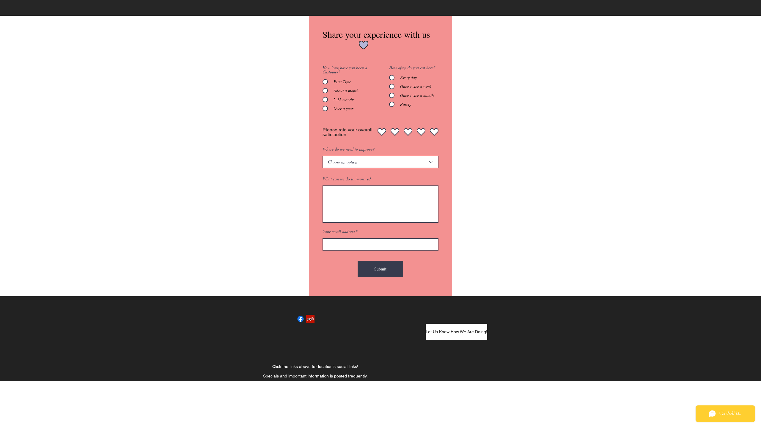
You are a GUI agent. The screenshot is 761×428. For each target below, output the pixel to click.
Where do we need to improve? (349, 149)
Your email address (339, 231)
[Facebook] (300, 319)
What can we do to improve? (347, 179)
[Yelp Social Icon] (310, 319)
